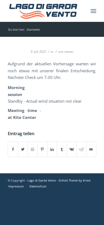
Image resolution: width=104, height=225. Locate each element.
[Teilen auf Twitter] (23, 149)
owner (69, 51)
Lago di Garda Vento (41, 180)
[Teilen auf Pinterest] (42, 149)
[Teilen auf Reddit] (81, 149)
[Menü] (93, 11)
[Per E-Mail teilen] (91, 149)
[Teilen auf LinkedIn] (52, 149)
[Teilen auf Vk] (72, 149)
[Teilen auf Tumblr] (62, 149)
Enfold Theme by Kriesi (75, 180)
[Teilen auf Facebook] (13, 149)
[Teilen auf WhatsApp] (32, 149)
